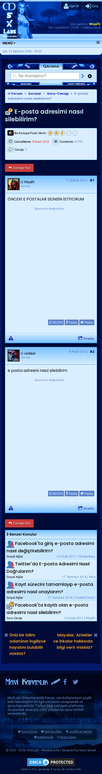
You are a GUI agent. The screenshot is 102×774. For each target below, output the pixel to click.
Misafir (95, 24)
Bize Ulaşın (68, 737)
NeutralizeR (87, 750)
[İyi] (69, 133)
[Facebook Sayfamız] (65, 683)
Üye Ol (74, 6)
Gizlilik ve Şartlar (80, 731)
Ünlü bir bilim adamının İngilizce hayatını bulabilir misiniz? (27, 644)
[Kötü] (56, 133)
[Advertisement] (51, 262)
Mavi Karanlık (33, 698)
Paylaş (72, 322)
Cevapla (88, 338)
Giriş (94, 6)
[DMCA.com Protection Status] (51, 766)
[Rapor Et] (11, 338)
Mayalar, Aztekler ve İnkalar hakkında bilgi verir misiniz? (73, 641)
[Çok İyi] (75, 133)
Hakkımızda (45, 737)
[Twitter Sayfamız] (75, 683)
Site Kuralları (53, 731)
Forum (17, 93)
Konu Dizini (29, 731)
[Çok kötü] (50, 133)
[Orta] (62, 133)
